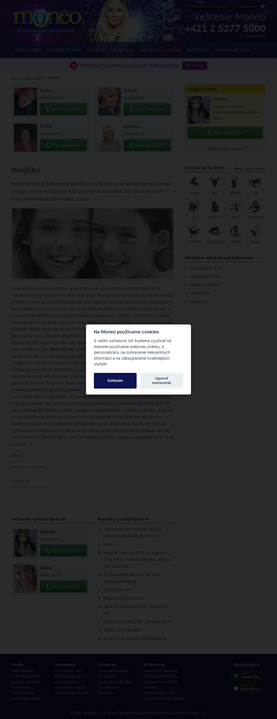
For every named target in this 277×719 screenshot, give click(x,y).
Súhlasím (115, 380)
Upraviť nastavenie (161, 380)
